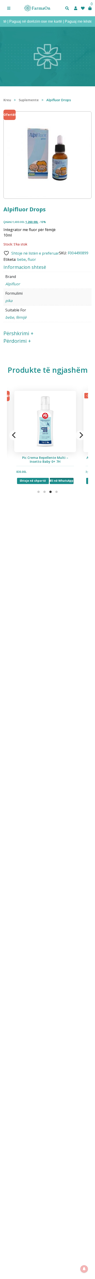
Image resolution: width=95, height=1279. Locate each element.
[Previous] (14, 435)
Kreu (7, 100)
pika (8, 300)
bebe (21, 259)
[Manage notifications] (84, 1269)
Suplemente (29, 100)
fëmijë (21, 317)
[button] (8, 8)
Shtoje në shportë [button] (29, 481)
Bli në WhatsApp (58, 481)
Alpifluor (12, 283)
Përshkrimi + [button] (18, 333)
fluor (32, 259)
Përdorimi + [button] (17, 340)
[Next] (81, 435)
